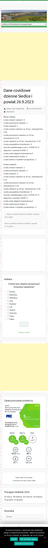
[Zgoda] (45, 537)
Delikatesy (13, 298)
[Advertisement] (24, 56)
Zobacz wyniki (24, 332)
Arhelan (12, 292)
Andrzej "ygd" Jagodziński (15, 109)
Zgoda (14, 539)
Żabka (12, 319)
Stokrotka (13, 313)
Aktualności (10, 112)
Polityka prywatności (24, 544)
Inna (11, 301)
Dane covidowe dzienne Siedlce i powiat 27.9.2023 (21, 224)
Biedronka (13, 295)
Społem (12, 310)
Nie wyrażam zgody (28, 539)
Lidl (11, 307)
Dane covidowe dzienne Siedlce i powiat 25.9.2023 (22, 215)
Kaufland (13, 304)
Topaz (12, 316)
